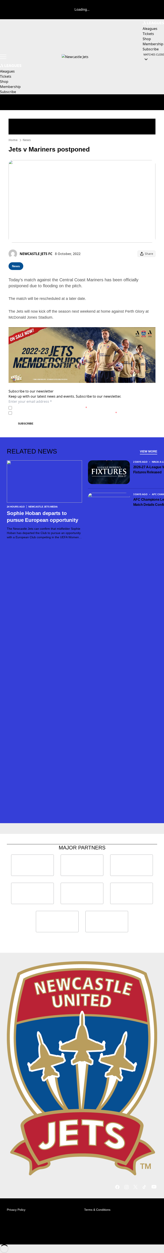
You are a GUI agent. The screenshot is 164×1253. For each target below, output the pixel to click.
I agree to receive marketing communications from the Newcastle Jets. (65, 413)
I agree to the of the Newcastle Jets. (50, 408)
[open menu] (3, 57)
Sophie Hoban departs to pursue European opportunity (42, 516)
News (27, 140)
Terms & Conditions (97, 1209)
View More (148, 451)
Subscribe (25, 423)
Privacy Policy (43, 408)
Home (13, 140)
